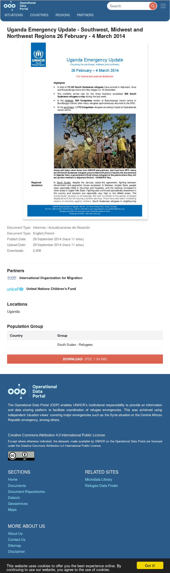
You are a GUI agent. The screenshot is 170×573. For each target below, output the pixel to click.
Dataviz (14, 497)
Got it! (150, 565)
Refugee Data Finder (101, 485)
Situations (13, 15)
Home (12, 479)
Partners (85, 15)
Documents (17, 485)
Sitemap (14, 545)
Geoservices (18, 503)
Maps (12, 509)
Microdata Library (98, 479)
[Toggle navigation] (163, 6)
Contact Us (16, 539)
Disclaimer (16, 551)
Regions (63, 15)
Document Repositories (26, 491)
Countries (39, 15)
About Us (15, 533)
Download (85, 358)
